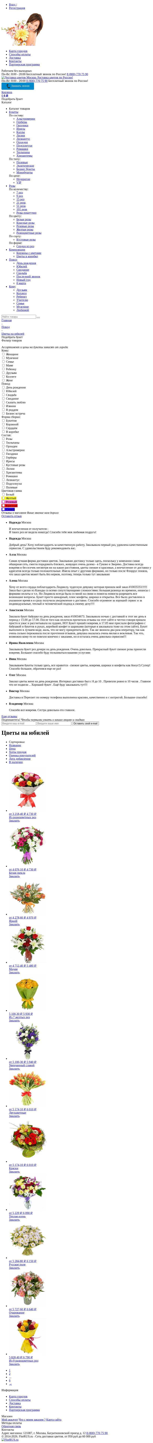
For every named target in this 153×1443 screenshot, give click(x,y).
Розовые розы (25, 226)
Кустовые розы (26, 239)
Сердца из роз (25, 246)
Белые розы (23, 219)
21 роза (21, 202)
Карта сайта (53, 1419)
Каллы (20, 132)
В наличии (16, 762)
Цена (12, 748)
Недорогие (23, 179)
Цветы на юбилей (12, 333)
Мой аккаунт (9, 1419)
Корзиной (11, 424)
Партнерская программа (24, 64)
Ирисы (20, 128)
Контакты (15, 61)
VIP (18, 182)
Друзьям (21, 289)
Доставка (15, 57)
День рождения (26, 263)
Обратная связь (11, 1426)
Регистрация (17, 8)
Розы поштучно (26, 212)
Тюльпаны (23, 152)
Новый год (23, 279)
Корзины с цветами (28, 253)
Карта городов (18, 51)
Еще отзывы (9, 716)
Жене (9, 380)
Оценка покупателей (22, 755)
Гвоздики (22, 125)
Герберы (21, 122)
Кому (12, 286)
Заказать (14, 820)
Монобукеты (24, 172)
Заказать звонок (19, 85)
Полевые (22, 162)
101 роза (21, 209)
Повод (13, 259)
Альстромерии (25, 118)
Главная (6, 320)
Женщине (11, 354)
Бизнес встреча (15, 413)
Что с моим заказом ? (32, 1419)
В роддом (11, 409)
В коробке (12, 431)
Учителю (22, 300)
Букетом (11, 420)
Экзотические (25, 165)
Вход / (13, 4)
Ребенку (21, 296)
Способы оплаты (20, 54)
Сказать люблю (15, 402)
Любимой (22, 310)
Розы (12, 185)
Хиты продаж (17, 752)
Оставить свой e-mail (85, 723)
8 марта (21, 283)
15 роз (20, 199)
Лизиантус (23, 138)
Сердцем (11, 428)
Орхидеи (22, 142)
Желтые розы (24, 229)
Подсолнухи (24, 145)
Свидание (22, 269)
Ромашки (22, 148)
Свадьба (21, 273)
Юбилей (21, 266)
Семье (20, 303)
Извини (10, 406)
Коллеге (21, 293)
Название (15, 745)
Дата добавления (19, 758)
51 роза (21, 206)
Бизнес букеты (25, 169)
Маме (9, 365)
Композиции (17, 249)
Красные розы (25, 222)
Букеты (13, 112)
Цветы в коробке (27, 256)
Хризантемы (24, 155)
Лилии (20, 135)
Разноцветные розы (28, 232)
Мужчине (22, 306)
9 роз (19, 195)
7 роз (19, 192)
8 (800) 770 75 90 (77, 74)
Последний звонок (28, 276)
